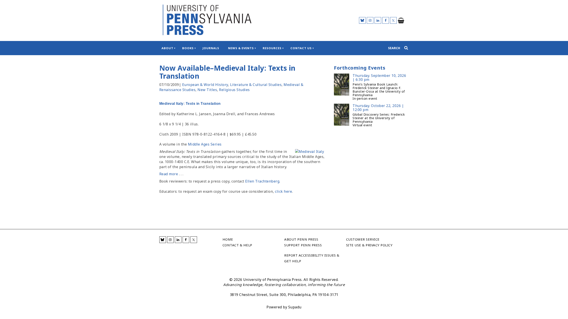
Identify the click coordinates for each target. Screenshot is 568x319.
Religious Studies (234, 89)
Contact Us (301, 48)
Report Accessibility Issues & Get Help (311, 258)
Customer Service (363, 239)
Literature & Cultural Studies (256, 84)
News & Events (241, 48)
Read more (168, 173)
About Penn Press (301, 239)
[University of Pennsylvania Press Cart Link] (401, 21)
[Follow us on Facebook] (385, 20)
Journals (211, 48)
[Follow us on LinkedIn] (378, 20)
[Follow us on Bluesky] (362, 20)
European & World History (205, 84)
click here (283, 191)
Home (228, 239)
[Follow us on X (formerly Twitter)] (393, 20)
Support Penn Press (303, 245)
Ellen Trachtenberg (262, 181)
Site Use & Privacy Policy (369, 245)
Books (188, 48)
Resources (272, 48)
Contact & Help (237, 245)
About (167, 48)
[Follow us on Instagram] (370, 20)
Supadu (295, 307)
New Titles (207, 89)
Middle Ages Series (205, 144)
